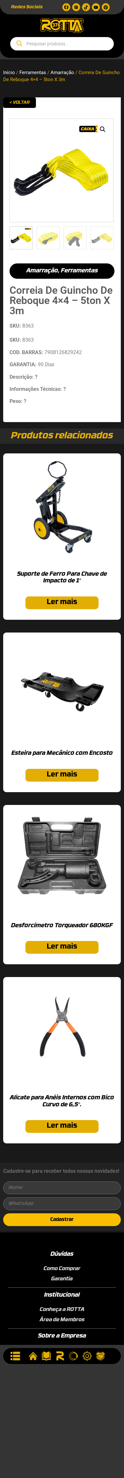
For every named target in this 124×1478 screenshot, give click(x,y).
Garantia (62, 1279)
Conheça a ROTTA (62, 1309)
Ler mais (62, 602)
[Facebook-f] (66, 7)
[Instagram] (76, 7)
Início (9, 72)
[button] (102, 129)
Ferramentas (32, 72)
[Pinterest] (106, 7)
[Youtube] (96, 7)
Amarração (62, 72)
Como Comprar (62, 1268)
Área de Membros (62, 1320)
